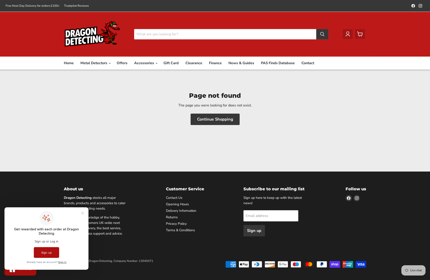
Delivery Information (181, 210)
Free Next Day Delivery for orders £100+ (33, 6)
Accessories (144, 63)
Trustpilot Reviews (76, 6)
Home (69, 63)
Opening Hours (177, 204)
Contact (307, 63)
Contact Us (174, 197)
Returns (172, 217)
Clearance (193, 63)
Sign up (254, 230)
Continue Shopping (215, 119)
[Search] (322, 34)
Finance (215, 63)
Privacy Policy (176, 223)
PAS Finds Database (278, 63)
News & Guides (241, 63)
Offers (122, 63)
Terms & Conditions (180, 230)
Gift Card (171, 63)
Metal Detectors (94, 63)
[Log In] (348, 34)
